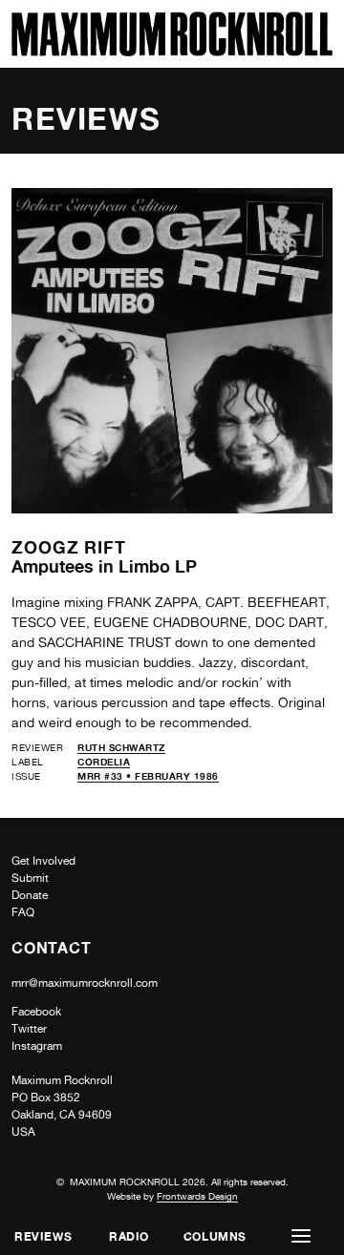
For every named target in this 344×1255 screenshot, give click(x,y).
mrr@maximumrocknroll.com (84, 983)
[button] (301, 1236)
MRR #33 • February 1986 (148, 776)
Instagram (36, 1046)
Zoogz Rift (68, 546)
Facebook (36, 1011)
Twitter (29, 1028)
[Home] (172, 51)
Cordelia (103, 761)
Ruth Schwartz (121, 747)
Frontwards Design (197, 1196)
